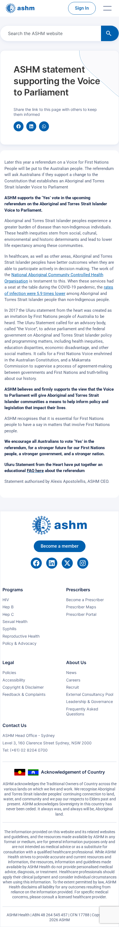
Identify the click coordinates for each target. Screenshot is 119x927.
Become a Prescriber (85, 599)
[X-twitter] (67, 563)
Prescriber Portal (81, 614)
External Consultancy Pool (89, 694)
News (71, 672)
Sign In (82, 8)
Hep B (8, 606)
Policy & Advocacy (19, 643)
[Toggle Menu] (107, 8)
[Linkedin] (51, 563)
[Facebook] (36, 563)
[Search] (110, 33)
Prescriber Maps (81, 606)
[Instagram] (82, 563)
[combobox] (49, 33)
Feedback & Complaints (23, 694)
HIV (5, 599)
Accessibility (13, 680)
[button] (19, 126)
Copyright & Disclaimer (23, 687)
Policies (9, 672)
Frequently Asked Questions (82, 711)
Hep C (8, 614)
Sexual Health (14, 621)
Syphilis (9, 628)
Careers (73, 680)
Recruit (72, 687)
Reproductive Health (21, 636)
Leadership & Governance (89, 701)
